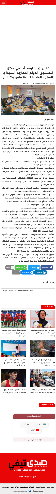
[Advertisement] (28, 34)
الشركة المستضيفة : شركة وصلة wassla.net (18, 487)
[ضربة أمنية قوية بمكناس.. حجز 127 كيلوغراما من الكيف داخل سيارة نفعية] (42, 378)
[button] (47, 267)
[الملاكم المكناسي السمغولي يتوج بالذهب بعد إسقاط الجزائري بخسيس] (13, 378)
